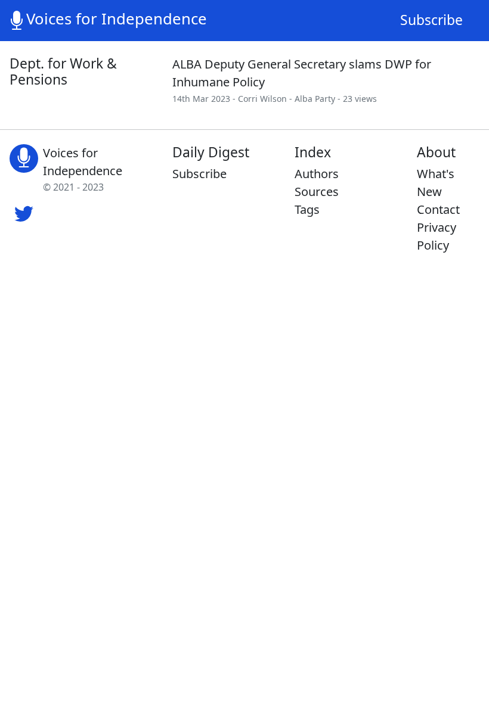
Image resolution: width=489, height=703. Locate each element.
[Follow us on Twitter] (23, 212)
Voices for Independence (116, 18)
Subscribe (431, 20)
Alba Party (315, 98)
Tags (307, 209)
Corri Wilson (262, 98)
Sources (317, 191)
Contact (438, 209)
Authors (317, 174)
